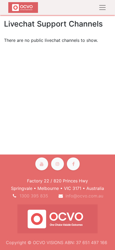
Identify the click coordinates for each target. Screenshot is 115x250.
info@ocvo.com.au (84, 195)
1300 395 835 (34, 195)
